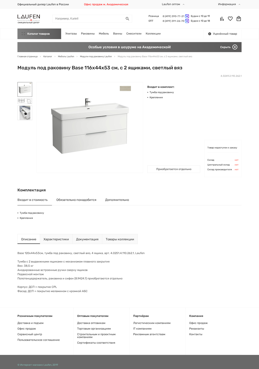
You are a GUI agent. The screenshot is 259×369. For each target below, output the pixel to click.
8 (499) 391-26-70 (173, 21)
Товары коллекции (120, 239)
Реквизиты (196, 328)
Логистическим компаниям (152, 323)
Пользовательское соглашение (38, 340)
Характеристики (56, 239)
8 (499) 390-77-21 (173, 16)
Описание (28, 239)
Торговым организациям (94, 328)
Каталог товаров (38, 33)
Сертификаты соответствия (96, 342)
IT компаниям (142, 328)
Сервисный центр (29, 334)
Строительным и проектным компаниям (96, 336)
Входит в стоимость (32, 200)
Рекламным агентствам (149, 334)
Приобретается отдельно (173, 169)
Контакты (195, 334)
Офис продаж (26, 328)
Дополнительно (117, 200)
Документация (87, 239)
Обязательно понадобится (76, 200)
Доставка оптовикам (91, 323)
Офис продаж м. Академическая (106, 4)
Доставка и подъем (30, 323)
